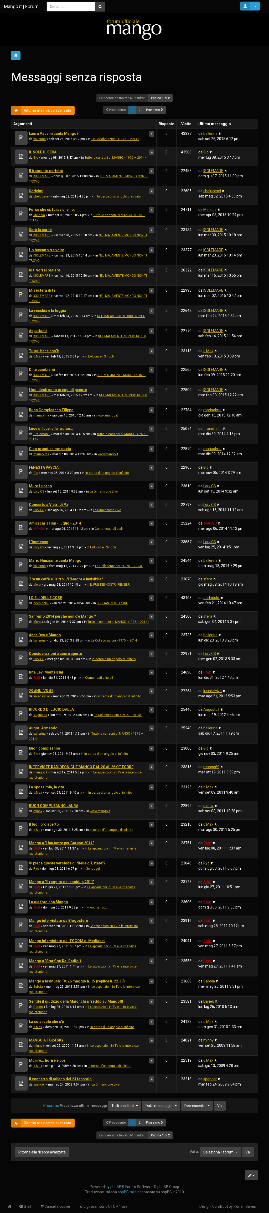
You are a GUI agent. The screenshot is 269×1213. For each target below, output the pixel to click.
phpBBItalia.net (130, 1192)
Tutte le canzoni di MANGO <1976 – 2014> (115, 157)
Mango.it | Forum (21, 6)
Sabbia (38, 986)
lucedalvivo (41, 696)
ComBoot (220, 1206)
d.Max (37, 356)
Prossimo (153, 110)
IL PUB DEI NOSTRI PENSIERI (110, 584)
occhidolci (41, 603)
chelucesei (41, 196)
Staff (36, 678)
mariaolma (41, 415)
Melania (39, 215)
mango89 (40, 772)
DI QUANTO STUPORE (112, 603)
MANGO (39, 529)
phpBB (115, 1187)
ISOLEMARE (41, 176)
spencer (39, 1084)
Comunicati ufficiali (109, 529)
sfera (37, 584)
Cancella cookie (57, 1206)
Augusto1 (40, 715)
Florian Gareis (245, 1206)
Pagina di (160, 98)
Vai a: (194, 1152)
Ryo (36, 868)
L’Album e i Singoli (101, 356)
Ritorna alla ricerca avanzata (47, 110)
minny (37, 811)
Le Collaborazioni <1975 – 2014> (115, 139)
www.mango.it (107, 415)
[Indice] (134, 29)
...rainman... (41, 434)
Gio (35, 157)
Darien (38, 1007)
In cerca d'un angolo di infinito (119, 196)
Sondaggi (93, 868)
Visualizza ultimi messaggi (97, 1105)
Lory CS (38, 491)
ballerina (39, 139)
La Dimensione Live (104, 491)
